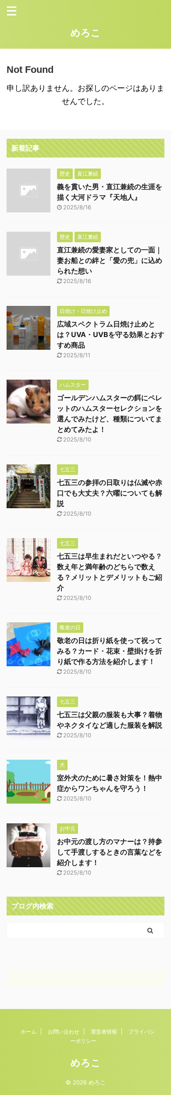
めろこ (86, 32)
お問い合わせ (63, 1031)
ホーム (28, 1031)
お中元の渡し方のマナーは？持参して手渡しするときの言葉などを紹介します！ (109, 852)
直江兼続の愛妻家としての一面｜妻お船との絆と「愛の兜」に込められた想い (109, 260)
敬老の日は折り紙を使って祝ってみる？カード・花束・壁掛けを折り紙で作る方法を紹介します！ (109, 651)
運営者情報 (104, 1031)
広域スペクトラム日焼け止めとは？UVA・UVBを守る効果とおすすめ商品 (110, 334)
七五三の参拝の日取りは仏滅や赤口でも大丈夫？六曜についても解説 (109, 493)
